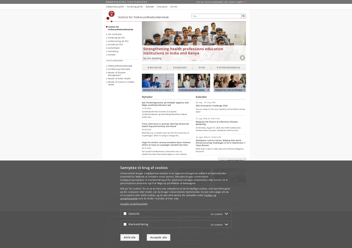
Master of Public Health (119, 78)
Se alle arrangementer (231, 160)
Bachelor (155, 67)
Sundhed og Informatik (119, 69)
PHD (202, 67)
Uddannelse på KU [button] (115, 6)
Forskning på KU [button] (135, 6)
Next (243, 41)
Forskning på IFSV (116, 37)
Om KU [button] (173, 6)
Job (226, 2)
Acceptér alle (158, 237)
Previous (144, 41)
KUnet (232, 2)
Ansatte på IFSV (115, 44)
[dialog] (176, 204)
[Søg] (243, 16)
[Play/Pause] (242, 57)
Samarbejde (114, 48)
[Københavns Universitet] (110, 16)
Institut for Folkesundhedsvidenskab (120, 28)
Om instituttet (115, 34)
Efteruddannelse (229, 67)
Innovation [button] (162, 6)
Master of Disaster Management (117, 73)
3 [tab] (195, 60)
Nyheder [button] (150, 6)
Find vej (199, 2)
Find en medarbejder (214, 2)
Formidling (113, 51)
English (240, 2)
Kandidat (181, 67)
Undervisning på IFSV (118, 41)
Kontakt (111, 54)
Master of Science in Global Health (121, 83)
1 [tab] (192, 60)
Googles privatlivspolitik (134, 203)
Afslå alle (130, 237)
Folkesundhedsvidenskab (120, 65)
